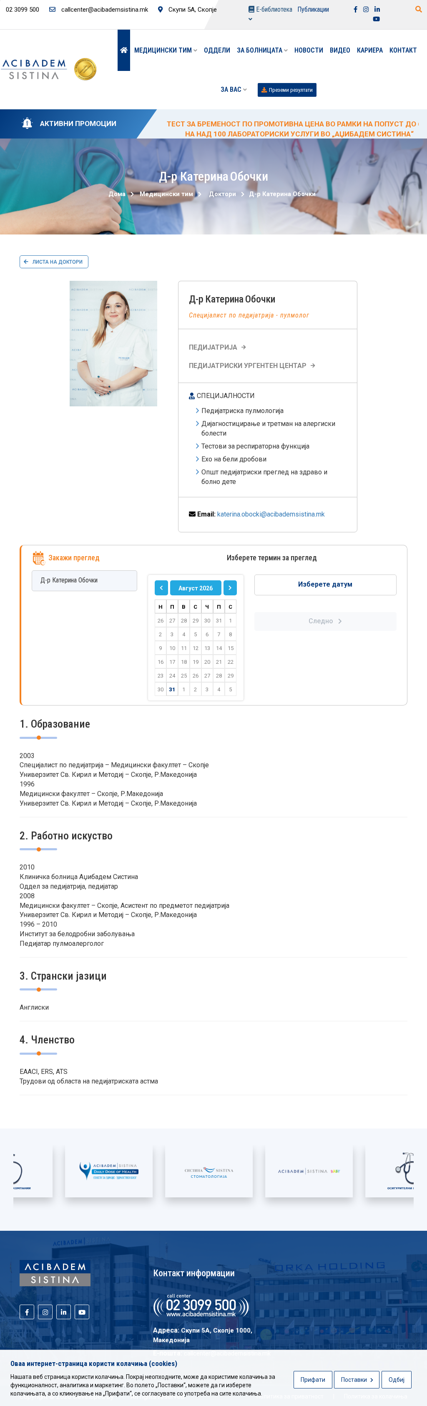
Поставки (354, 1379)
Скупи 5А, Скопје (192, 9)
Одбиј (396, 1379)
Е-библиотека (273, 9)
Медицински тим (163, 50)
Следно (323, 621)
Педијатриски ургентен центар (247, 366)
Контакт (403, 50)
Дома (117, 194)
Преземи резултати (291, 90)
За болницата (260, 50)
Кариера (370, 50)
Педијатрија (213, 347)
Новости (308, 50)
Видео (340, 50)
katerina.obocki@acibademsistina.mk (271, 514)
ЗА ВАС (232, 89)
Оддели (217, 50)
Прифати (313, 1379)
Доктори (222, 194)
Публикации (313, 9)
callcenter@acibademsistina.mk (104, 9)
